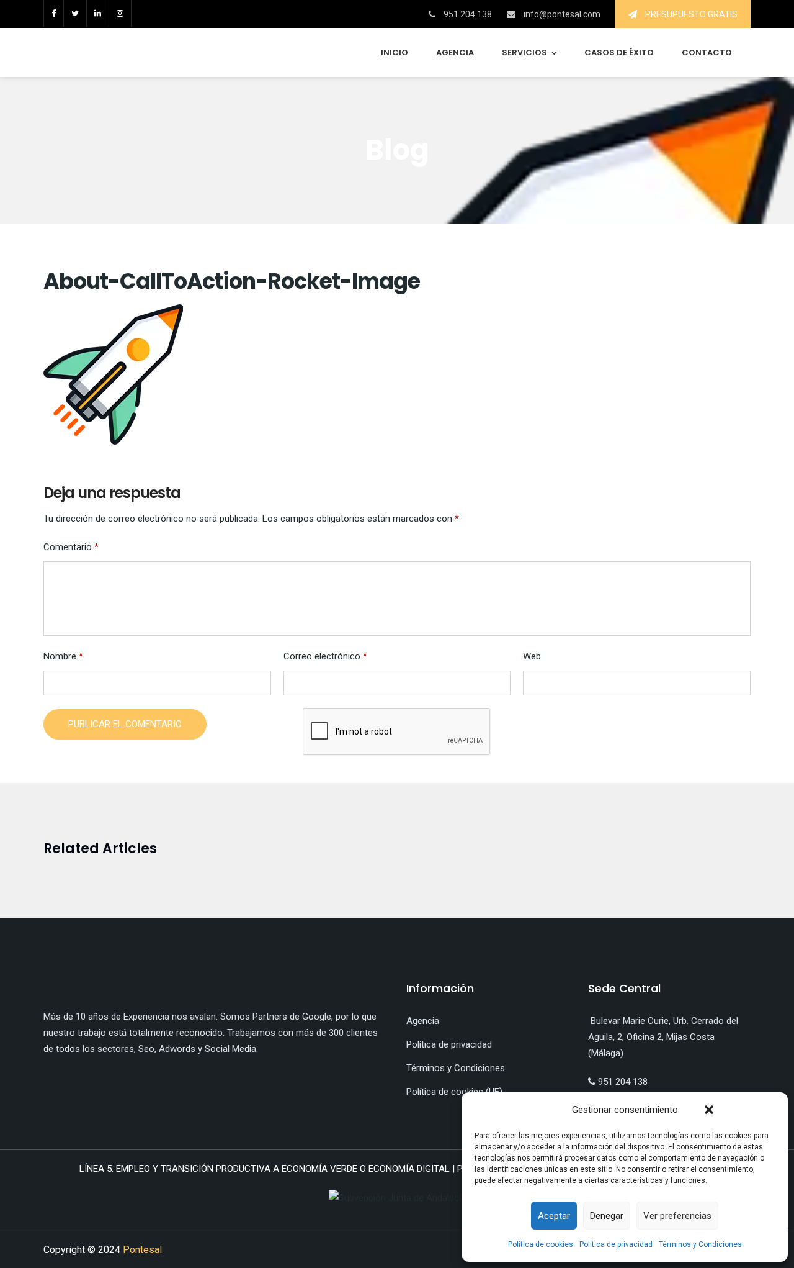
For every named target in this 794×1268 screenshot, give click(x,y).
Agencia (455, 52)
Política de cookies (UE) (454, 1091)
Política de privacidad (616, 1244)
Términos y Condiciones (700, 1244)
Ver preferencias (677, 1215)
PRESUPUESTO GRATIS (690, 14)
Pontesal (142, 1250)
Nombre (63, 656)
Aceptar (554, 1215)
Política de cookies (540, 1244)
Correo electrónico (325, 656)
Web (532, 656)
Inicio (394, 52)
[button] (709, 1109)
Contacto (707, 52)
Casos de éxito (619, 52)
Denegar (606, 1215)
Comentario (71, 547)
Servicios (524, 52)
